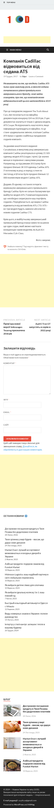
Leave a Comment (36, 76)
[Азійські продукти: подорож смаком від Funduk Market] (12, 761)
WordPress (19, 804)
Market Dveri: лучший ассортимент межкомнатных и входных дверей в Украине (23, 553)
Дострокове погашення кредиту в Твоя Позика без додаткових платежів (36, 709)
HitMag (31, 804)
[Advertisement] (28, 39)
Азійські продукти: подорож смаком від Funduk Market (34, 763)
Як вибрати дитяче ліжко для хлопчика (24, 585)
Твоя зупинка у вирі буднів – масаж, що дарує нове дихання (36, 725)
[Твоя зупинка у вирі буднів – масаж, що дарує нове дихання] (12, 722)
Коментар (9, 363)
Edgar (24, 76)
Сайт (6, 425)
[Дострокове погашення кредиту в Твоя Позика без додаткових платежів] (12, 706)
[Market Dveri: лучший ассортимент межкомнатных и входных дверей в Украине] (12, 739)
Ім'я (6, 400)
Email (7, 412)
